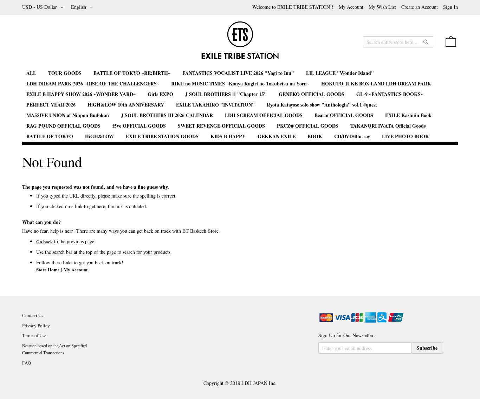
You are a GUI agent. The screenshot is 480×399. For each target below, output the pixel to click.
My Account (351, 7)
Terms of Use (34, 335)
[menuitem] (31, 73)
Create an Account (419, 7)
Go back (44, 241)
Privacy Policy (36, 325)
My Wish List (382, 7)
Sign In (450, 7)
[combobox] (398, 41)
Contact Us (32, 315)
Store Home (48, 269)
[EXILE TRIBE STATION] (240, 43)
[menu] (240, 105)
